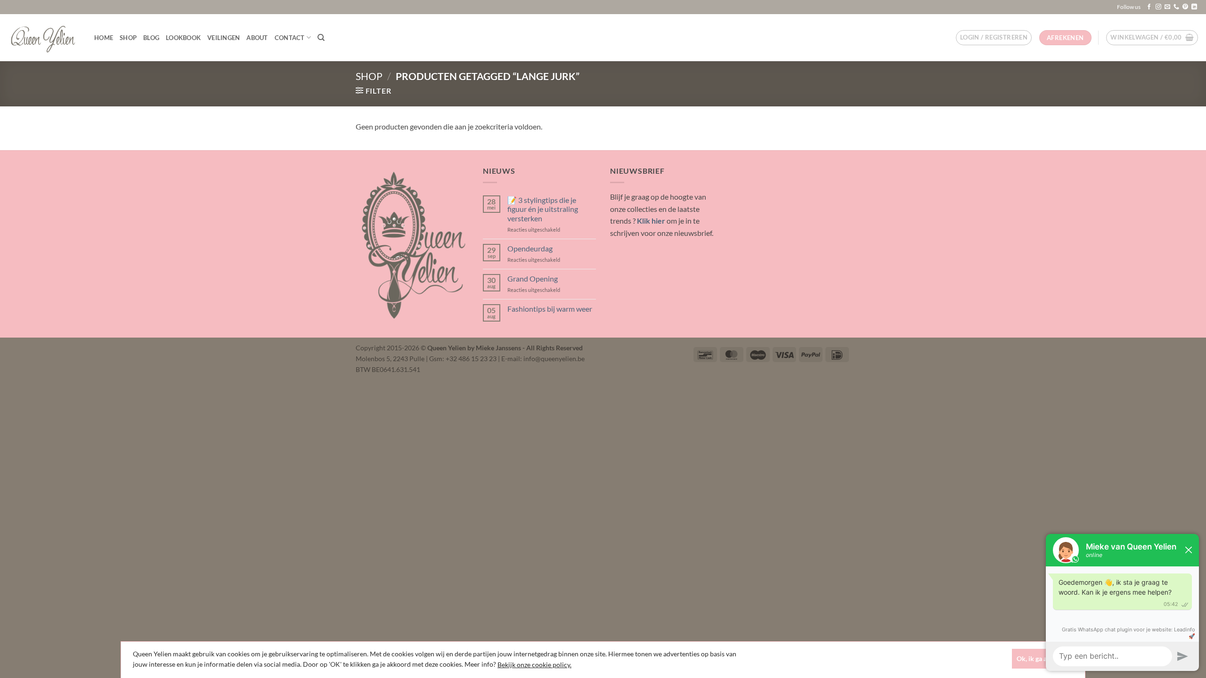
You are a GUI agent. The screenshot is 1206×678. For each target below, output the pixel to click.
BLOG (151, 37)
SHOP (128, 37)
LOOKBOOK (183, 37)
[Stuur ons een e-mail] (1167, 7)
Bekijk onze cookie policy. (534, 665)
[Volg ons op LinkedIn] (1194, 7)
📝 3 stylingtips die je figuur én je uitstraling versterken (542, 208)
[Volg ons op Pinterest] (1185, 7)
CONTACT (290, 37)
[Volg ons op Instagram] (1158, 7)
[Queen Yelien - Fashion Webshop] (43, 38)
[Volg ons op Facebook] (1149, 7)
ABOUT (257, 37)
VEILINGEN (223, 37)
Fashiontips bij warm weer (549, 308)
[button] (994, 37)
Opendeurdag (530, 248)
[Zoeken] (321, 38)
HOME (103, 37)
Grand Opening (532, 278)
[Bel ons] (1176, 7)
